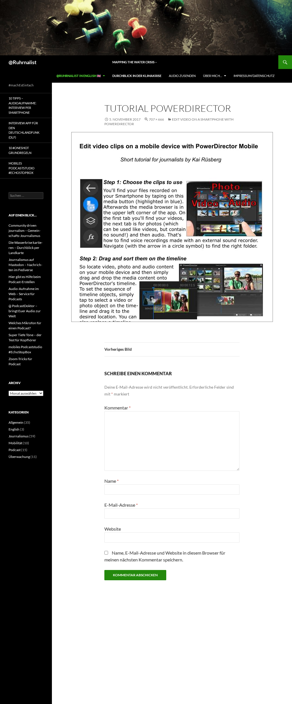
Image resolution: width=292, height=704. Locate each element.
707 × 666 (156, 119)
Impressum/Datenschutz (254, 76)
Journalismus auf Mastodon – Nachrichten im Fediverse (25, 264)
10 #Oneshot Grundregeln (20, 150)
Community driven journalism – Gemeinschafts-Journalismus (24, 230)
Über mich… (212, 76)
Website (112, 528)
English (14, 429)
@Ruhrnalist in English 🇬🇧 (78, 76)
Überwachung (19, 457)
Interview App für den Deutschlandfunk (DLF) (24, 130)
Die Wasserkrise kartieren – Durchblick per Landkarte (25, 247)
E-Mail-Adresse (121, 505)
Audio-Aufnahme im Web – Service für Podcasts (24, 294)
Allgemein (16, 422)
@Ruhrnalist (22, 62)
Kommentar (117, 407)
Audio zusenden (182, 76)
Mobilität (15, 443)
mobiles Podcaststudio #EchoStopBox (22, 168)
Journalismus (19, 436)
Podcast (15, 450)
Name (111, 481)
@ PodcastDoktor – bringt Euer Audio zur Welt (25, 311)
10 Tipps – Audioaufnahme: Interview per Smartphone (22, 105)
